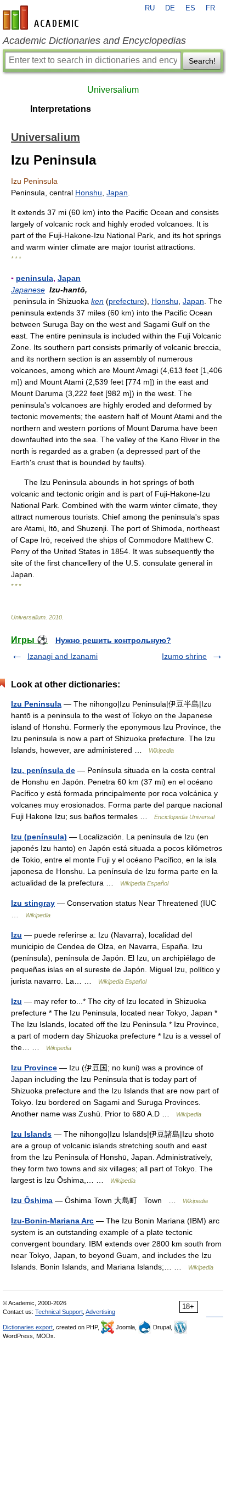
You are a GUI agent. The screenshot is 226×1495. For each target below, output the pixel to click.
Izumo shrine (184, 656)
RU (150, 8)
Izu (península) (39, 836)
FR (210, 8)
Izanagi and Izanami (62, 656)
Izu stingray (33, 903)
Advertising (100, 1311)
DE (170, 8)
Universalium (113, 89)
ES (190, 8)
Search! (202, 61)
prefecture (126, 301)
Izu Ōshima (32, 1200)
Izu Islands (31, 1134)
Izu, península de (43, 770)
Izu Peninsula (36, 703)
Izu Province (34, 1067)
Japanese (28, 289)
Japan (117, 192)
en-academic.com (42, 17)
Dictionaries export (28, 1327)
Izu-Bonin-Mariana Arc (52, 1220)
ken (97, 301)
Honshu (88, 192)
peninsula (34, 278)
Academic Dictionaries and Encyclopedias (94, 40)
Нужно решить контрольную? (113, 640)
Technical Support (59, 1311)
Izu (16, 934)
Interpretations (60, 109)
